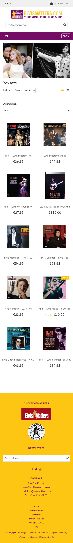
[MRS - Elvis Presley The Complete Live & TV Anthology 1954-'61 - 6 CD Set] (18, 134)
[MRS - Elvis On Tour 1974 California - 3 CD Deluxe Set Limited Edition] (18, 185)
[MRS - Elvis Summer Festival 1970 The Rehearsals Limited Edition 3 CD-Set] (54, 338)
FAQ (36, 527)
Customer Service (36, 523)
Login (36, 507)
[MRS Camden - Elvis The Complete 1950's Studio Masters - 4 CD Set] (18, 287)
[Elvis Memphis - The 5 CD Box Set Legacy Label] (18, 236)
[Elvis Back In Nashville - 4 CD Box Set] (18, 338)
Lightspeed (52, 533)
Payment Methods (36, 519)
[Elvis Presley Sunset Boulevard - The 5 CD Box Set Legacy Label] (54, 134)
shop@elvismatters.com (38, 491)
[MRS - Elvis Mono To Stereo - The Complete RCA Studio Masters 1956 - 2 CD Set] (54, 287)
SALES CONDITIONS (37, 511)
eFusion (22, 537)
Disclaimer (36, 515)
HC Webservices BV (46, 537)
